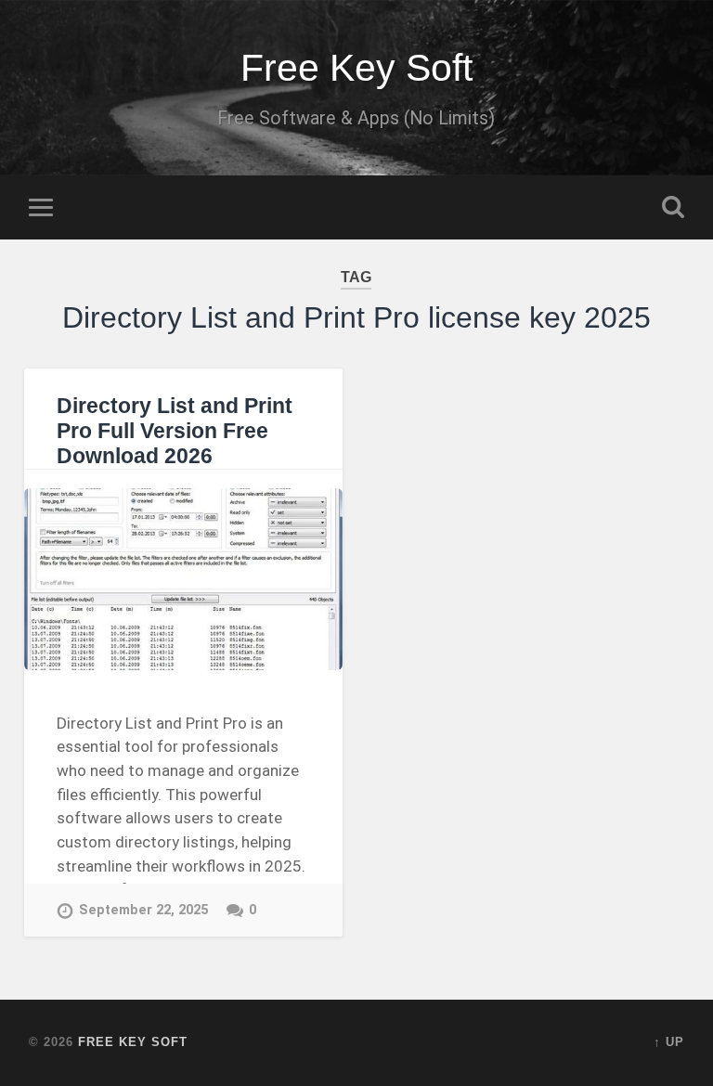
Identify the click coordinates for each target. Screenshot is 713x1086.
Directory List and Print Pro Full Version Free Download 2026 (174, 431)
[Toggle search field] (673, 207)
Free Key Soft (356, 67)
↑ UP (669, 1042)
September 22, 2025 (143, 910)
